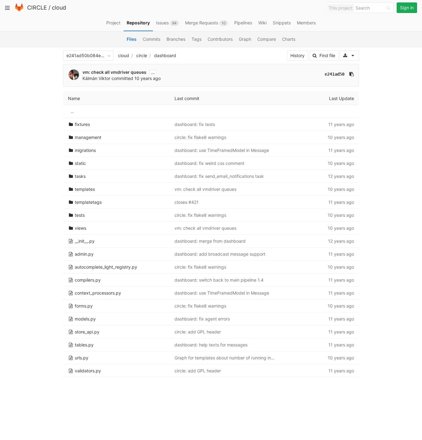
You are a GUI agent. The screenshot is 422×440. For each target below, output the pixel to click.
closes (181, 202)
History (297, 55)
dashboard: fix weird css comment (209, 163)
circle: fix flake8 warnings (200, 137)
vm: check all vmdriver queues (114, 72)
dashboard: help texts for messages (211, 344)
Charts (288, 39)
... (153, 72)
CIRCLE (37, 7)
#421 (193, 202)
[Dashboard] (19, 10)
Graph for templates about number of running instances (231, 357)
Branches (176, 39)
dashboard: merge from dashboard (210, 241)
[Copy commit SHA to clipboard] (351, 74)
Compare (266, 39)
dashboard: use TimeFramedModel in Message (222, 150)
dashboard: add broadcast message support (220, 254)
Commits (151, 39)
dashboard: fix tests (195, 124)
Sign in (407, 7)
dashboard (165, 55)
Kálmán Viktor (96, 78)
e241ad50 (334, 74)
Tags (196, 39)
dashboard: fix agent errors (202, 318)
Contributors (220, 39)
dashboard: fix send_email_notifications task (219, 176)
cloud (59, 7)
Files (132, 39)
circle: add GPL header (198, 331)
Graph (245, 39)
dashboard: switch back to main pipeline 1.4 (219, 280)
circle (141, 55)
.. (72, 111)
